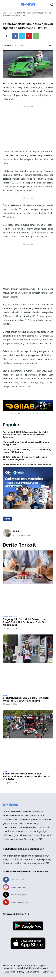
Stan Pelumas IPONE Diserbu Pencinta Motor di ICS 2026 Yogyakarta (26, 699)
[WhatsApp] (36, 36)
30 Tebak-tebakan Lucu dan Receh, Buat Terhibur (27, 464)
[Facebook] (15, 36)
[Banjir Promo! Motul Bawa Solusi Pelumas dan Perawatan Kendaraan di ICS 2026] (28, 739)
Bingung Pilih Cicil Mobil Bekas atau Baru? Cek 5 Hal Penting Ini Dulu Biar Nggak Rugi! (24, 622)
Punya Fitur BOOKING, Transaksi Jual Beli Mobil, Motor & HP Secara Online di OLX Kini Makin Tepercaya (25, 434)
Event (5, 695)
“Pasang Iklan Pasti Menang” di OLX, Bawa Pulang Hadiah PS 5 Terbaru (27, 450)
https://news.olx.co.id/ (21, 535)
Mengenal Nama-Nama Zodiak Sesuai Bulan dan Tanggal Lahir (26, 443)
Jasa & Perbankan (10, 617)
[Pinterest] (29, 36)
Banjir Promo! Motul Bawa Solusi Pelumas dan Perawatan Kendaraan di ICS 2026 (26, 776)
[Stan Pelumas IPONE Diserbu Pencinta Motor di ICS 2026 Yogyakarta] (28, 663)
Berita (6, 13)
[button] (12, 413)
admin (8, 45)
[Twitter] (22, 36)
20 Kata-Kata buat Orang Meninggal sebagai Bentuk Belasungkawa (25, 458)
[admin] (7, 533)
